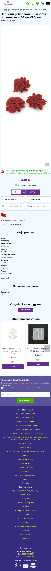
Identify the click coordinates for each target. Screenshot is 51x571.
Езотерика (25, 471)
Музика (25, 530)
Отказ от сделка (25, 447)
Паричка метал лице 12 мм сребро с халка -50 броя (12, 351)
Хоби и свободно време (25, 526)
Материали (25, 534)
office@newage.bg (28, 556)
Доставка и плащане (25, 417)
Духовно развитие (25, 467)
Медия (25, 479)
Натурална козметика (25, 510)
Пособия (25, 514)
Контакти (25, 463)
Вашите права (25, 443)
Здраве (25, 506)
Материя (25, 495)
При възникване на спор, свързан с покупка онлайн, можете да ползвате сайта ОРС (25, 438)
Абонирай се (24, 400)
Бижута (25, 499)
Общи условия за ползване (25, 425)
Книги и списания (25, 518)
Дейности (25, 538)
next (47, 348)
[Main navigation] (48, 3)
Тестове (25, 483)
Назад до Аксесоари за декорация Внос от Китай (24, 10)
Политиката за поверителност (25, 388)
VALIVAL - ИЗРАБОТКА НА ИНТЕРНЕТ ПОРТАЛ (26, 451)
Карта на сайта (25, 459)
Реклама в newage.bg (25, 413)
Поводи (25, 522)
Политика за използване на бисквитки (25, 433)
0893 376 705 (27, 554)
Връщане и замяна (25, 421)
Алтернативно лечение (26, 475)
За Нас (25, 455)
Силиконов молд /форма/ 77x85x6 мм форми (38, 350)
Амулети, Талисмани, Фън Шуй (25, 491)
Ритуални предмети (25, 503)
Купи (32, 192)
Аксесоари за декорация (14, 220)
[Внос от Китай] (3, 215)
